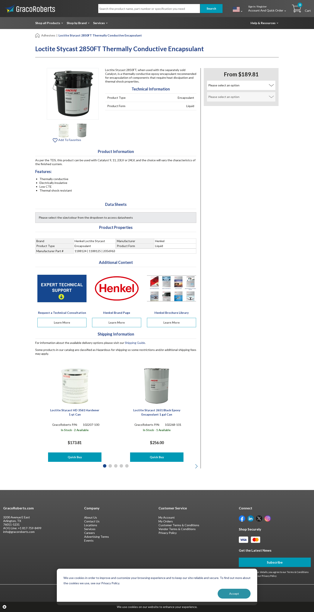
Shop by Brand (77, 23)
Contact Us (92, 521)
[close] (4, 607)
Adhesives (48, 35)
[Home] (37, 35)
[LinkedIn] (250, 518)
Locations (90, 525)
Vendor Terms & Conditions (177, 529)
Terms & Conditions (298, 572)
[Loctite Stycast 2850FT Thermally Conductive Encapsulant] (63, 130)
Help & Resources (263, 23)
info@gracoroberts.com (19, 532)
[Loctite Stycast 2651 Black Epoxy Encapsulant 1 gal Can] (157, 385)
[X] (259, 518)
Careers (89, 533)
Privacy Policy (167, 533)
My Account (166, 517)
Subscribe (275, 562)
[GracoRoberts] (30, 8)
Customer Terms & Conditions (178, 525)
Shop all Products (47, 23)
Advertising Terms (96, 536)
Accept (234, 593)
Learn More (62, 322)
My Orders (165, 521)
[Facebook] (242, 518)
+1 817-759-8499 (29, 528)
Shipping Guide (135, 343)
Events (89, 540)
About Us (90, 517)
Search (211, 8)
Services (99, 23)
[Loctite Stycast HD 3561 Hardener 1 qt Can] (74, 385)
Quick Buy (75, 457)
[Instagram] (267, 518)
